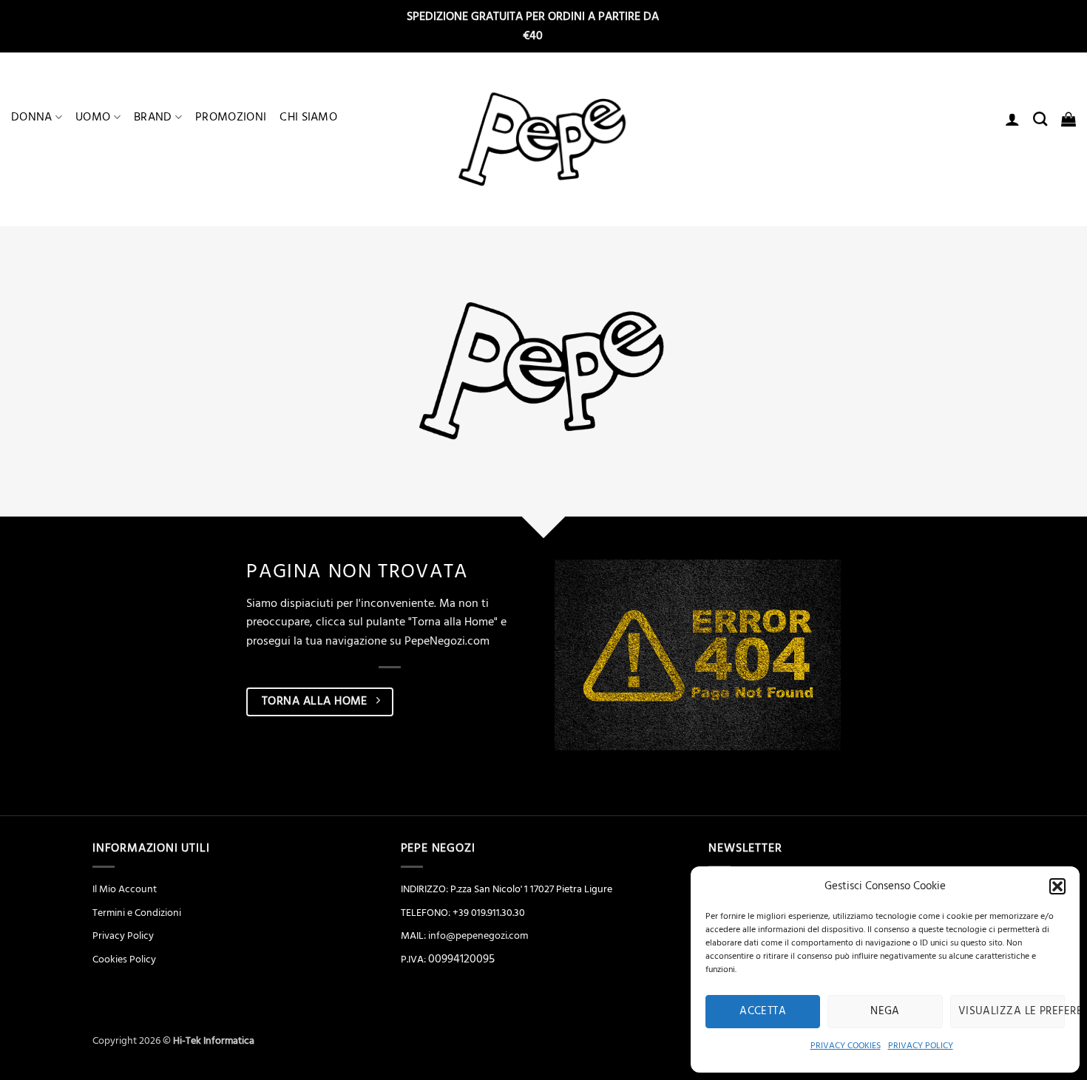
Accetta (762, 1011)
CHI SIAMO (308, 117)
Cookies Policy (124, 959)
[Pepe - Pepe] (543, 139)
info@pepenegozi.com (478, 935)
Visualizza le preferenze (1011, 1011)
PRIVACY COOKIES (845, 1045)
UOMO (92, 117)
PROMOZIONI (230, 117)
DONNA (32, 117)
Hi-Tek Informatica (213, 1040)
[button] (1057, 886)
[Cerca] (1040, 119)
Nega (885, 1011)
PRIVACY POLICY (920, 1045)
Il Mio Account (124, 889)
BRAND (153, 117)
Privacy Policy (123, 935)
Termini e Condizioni (136, 913)
